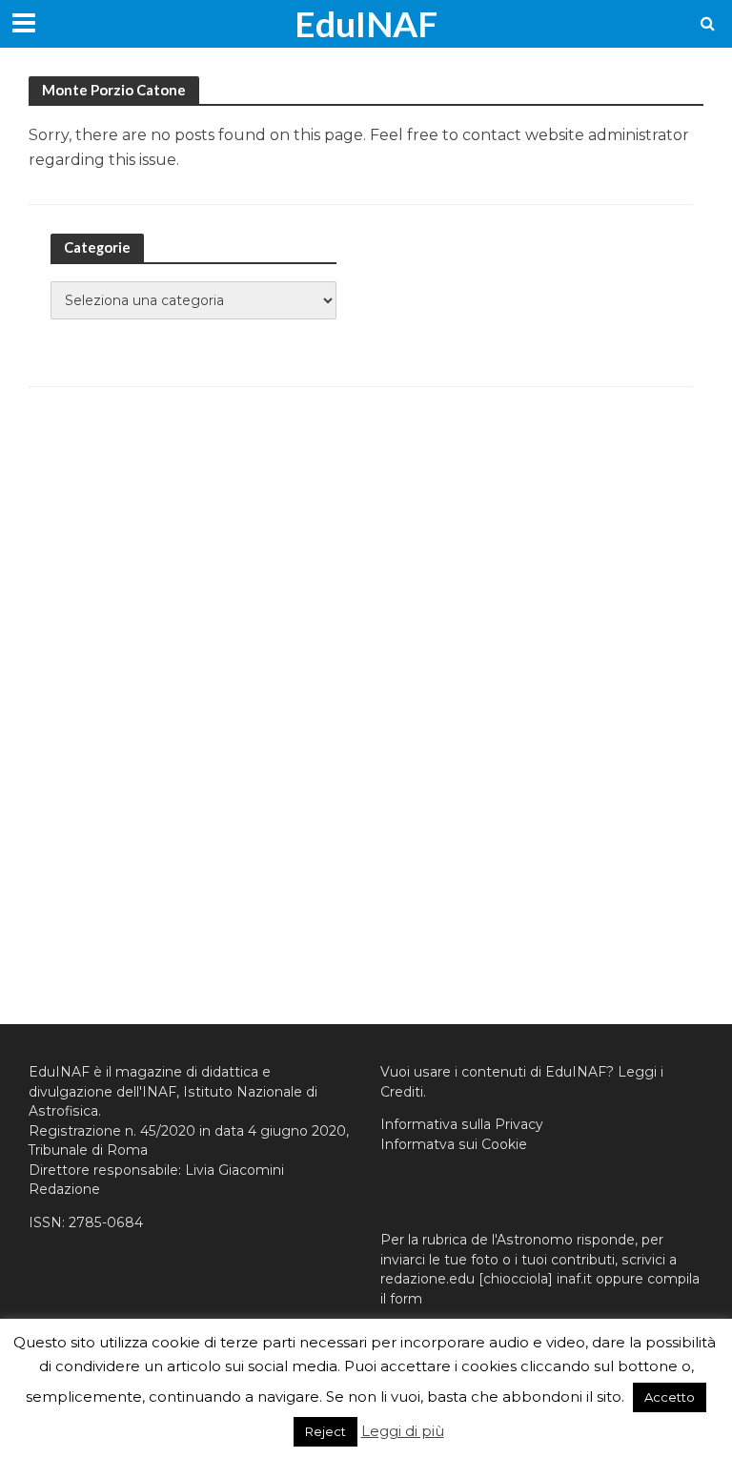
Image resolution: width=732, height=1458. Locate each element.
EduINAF (366, 23)
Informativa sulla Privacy (461, 1124)
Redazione (64, 1189)
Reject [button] (325, 1431)
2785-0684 (106, 1222)
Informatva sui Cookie (453, 1144)
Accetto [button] (669, 1397)
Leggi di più (402, 1431)
